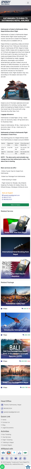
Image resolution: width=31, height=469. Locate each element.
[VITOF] (25, 452)
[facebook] (2, 458)
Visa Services (6, 437)
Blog (3, 425)
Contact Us (6, 422)
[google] (24, 458)
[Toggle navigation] (28, 2)
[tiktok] (20, 458)
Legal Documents (7, 427)
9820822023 (7, 199)
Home (4, 419)
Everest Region (7, 445)
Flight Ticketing (7, 440)
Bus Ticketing (6, 434)
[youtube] (15, 458)
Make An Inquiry (15, 205)
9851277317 (7, 197)
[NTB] (19, 452)
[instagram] (11, 458)
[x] (6, 458)
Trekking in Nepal (8, 442)
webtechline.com (17, 464)
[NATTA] (14, 452)
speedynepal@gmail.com (11, 195)
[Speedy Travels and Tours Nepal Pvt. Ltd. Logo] (6, 2)
